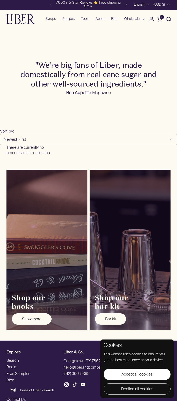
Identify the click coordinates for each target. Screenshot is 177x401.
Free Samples (18, 374)
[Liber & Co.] (20, 19)
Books (11, 367)
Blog (10, 380)
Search (12, 360)
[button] (168, 19)
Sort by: (7, 131)
